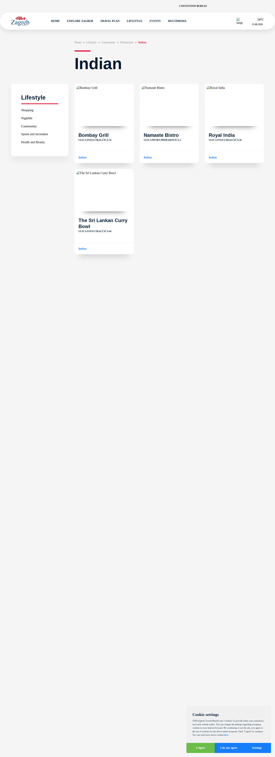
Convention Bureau (193, 6)
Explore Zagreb (80, 21)
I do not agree (228, 747)
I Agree (200, 747)
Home (55, 21)
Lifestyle (134, 21)
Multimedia (177, 21)
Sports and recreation (34, 134)
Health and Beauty (33, 142)
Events (155, 21)
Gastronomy (29, 126)
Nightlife (26, 118)
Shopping (27, 110)
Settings (257, 747)
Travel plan (110, 21)
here (226, 735)
